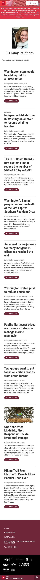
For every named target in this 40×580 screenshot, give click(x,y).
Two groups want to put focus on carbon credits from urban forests (19, 372)
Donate (33, 3)
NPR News (7, 112)
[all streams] (37, 577)
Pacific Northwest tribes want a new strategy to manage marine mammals (19, 330)
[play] (3, 577)
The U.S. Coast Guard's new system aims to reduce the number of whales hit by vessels (19, 164)
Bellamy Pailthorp (9, 84)
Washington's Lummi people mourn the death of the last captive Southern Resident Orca (19, 206)
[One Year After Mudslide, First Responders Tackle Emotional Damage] (19, 415)
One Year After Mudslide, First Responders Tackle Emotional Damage (16, 432)
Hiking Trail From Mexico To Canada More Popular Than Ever (19, 474)
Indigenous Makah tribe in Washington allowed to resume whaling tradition (19, 120)
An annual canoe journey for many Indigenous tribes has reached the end (20, 249)
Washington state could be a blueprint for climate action (19, 75)
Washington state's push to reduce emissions (20, 290)
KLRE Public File (9, 537)
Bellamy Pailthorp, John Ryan (13, 296)
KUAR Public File (9, 532)
